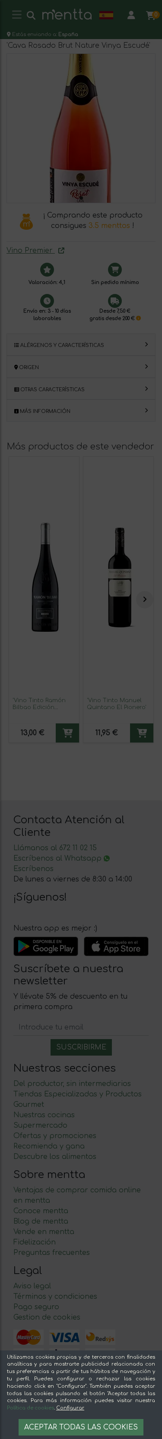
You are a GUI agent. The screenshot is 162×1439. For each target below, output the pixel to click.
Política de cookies (30, 1408)
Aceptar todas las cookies (81, 1427)
